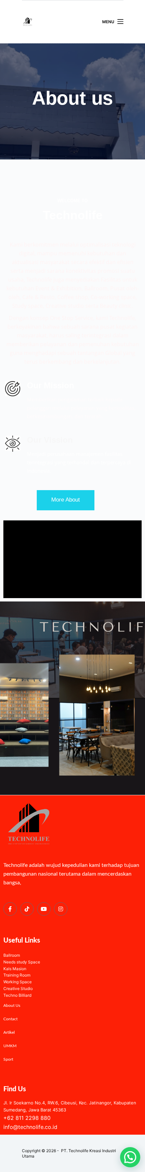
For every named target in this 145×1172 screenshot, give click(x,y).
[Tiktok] (27, 909)
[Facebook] (10, 909)
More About (65, 500)
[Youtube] (44, 909)
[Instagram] (60, 909)
